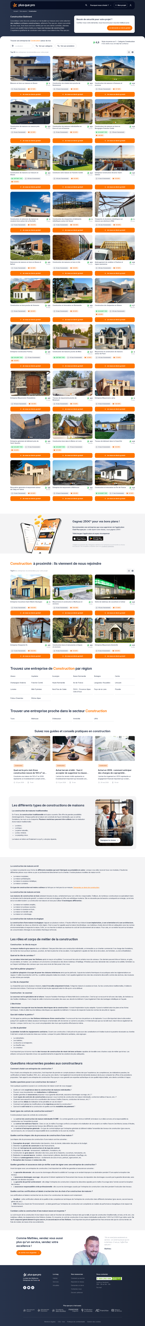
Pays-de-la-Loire (100, 689)
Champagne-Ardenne (18, 683)
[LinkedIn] (32, 1287)
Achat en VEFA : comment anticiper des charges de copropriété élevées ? (115, 773)
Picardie (118, 689)
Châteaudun (56, 719)
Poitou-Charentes (16, 698)
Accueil (16, 11)
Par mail (99, 1287)
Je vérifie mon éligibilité (27, 1253)
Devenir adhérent (77, 1292)
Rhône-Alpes (36, 698)
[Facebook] (24, 1287)
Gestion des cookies (94, 1322)
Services (56, 1282)
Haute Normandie (58, 683)
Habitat (55, 1278)
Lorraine (13, 689)
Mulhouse (34, 719)
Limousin (118, 683)
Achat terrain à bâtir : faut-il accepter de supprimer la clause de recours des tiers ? (71, 773)
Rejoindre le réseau (77, 1282)
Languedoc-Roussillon (102, 683)
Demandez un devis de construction (86, 887)
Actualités (56, 1285)
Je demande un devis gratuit (119, 28)
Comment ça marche (78, 1278)
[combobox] (22, 46)
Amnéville (76, 719)
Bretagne (97, 676)
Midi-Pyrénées (36, 689)
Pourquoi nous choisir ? (99, 5)
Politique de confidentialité (76, 1322)
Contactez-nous (76, 1289)
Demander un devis (77, 1285)
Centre (117, 676)
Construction (18, 765)
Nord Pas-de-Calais (59, 689)
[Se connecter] (130, 5)
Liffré (96, 719)
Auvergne (55, 676)
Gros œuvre (23, 11)
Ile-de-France (78, 683)
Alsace (12, 676)
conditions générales (107, 546)
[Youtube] (28, 1287)
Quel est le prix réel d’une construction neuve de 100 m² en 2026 (29, 773)
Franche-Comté (37, 683)
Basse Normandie (79, 676)
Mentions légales (50, 1322)
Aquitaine (34, 676)
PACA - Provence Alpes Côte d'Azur (82, 690)
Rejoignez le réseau (108, 840)
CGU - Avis (61, 1322)
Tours (12, 719)
